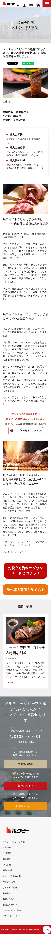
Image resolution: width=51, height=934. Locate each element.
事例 (11, 682)
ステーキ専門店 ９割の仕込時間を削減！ (25, 650)
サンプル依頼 (38, 5)
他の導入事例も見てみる (26, 590)
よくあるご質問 (10, 887)
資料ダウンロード (25, 5)
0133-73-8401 (27, 736)
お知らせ (7, 893)
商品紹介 (7, 859)
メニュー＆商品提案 (12, 876)
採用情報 (7, 853)
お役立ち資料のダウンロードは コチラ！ (25, 570)
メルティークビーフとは (14, 842)
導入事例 (7, 864)
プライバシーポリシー (13, 916)
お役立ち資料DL (10, 905)
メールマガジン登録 (12, 910)
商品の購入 (8, 870)
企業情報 (7, 847)
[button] (46, 3)
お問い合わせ (31, 5)
